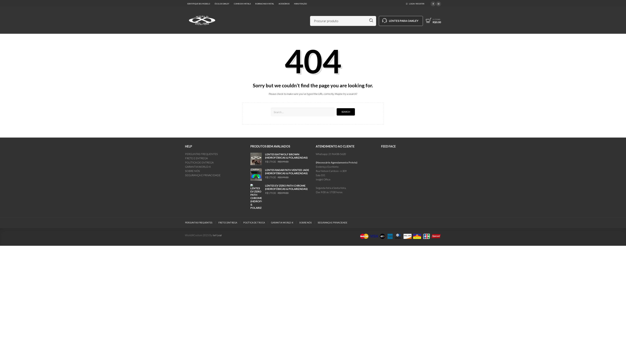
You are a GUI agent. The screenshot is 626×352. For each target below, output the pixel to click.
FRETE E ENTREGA (196, 158)
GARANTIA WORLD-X (198, 166)
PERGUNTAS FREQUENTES (201, 153)
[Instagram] (438, 3)
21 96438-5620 (337, 153)
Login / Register (416, 4)
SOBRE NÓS (192, 170)
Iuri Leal (217, 235)
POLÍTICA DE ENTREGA (199, 162)
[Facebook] (433, 3)
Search (371, 20)
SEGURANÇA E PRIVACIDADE (203, 175)
